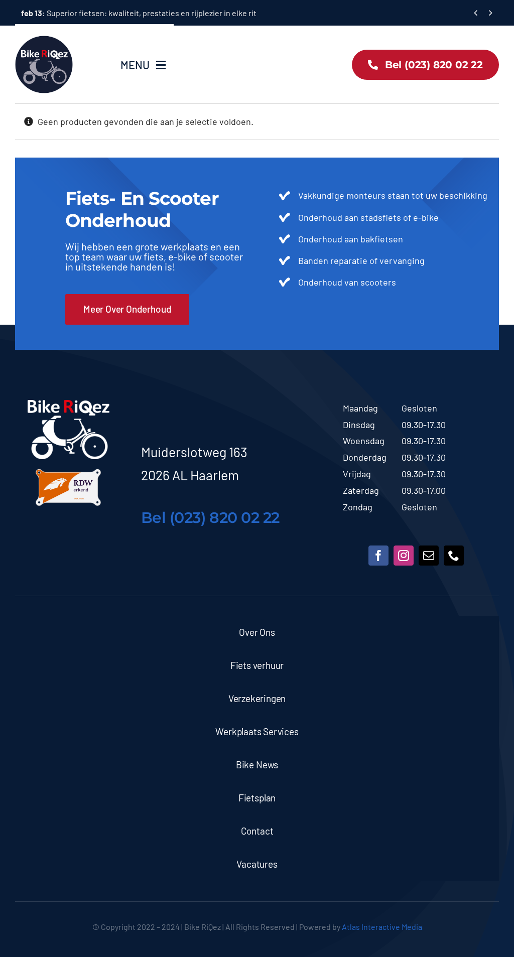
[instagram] (404, 555)
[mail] (429, 555)
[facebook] (378, 555)
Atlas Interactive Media (382, 926)
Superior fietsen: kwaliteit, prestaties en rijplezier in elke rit (138, 13)
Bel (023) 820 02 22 (210, 517)
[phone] (454, 555)
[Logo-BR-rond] (44, 40)
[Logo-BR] (68, 404)
